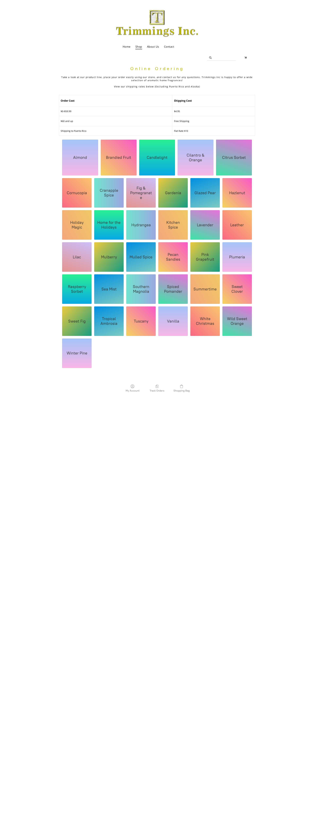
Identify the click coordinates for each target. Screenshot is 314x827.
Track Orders (157, 390)
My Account (133, 390)
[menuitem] (126, 46)
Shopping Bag (182, 390)
